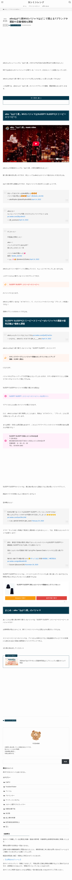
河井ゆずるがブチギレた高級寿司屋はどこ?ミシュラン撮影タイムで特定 (43, 662)
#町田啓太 (52, 558)
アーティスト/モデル (15, 25)
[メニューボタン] (2, 2)
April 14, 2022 (36, 199)
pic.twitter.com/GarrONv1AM (16, 517)
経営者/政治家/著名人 (13, 822)
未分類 (8, 813)
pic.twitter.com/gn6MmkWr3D (17, 561)
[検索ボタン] (70, 2)
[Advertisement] (36, 42)
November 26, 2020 (31, 564)
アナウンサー (10, 795)
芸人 (7, 826)
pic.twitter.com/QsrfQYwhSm (42, 335)
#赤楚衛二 (45, 558)
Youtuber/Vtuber (11, 786)
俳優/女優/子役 (10, 809)
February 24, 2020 (38, 521)
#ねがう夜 (30, 196)
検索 (65, 761)
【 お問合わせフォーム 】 (13, 859)
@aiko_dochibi (38, 196)
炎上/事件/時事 (10, 818)
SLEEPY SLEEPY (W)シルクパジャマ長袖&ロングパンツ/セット (39, 584)
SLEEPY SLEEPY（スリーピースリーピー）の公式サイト (29, 396)
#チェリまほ (34, 558)
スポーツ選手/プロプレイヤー (15, 804)
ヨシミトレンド (36, 2)
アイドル (9, 791)
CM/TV (8, 782)
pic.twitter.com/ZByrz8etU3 (16, 216)
